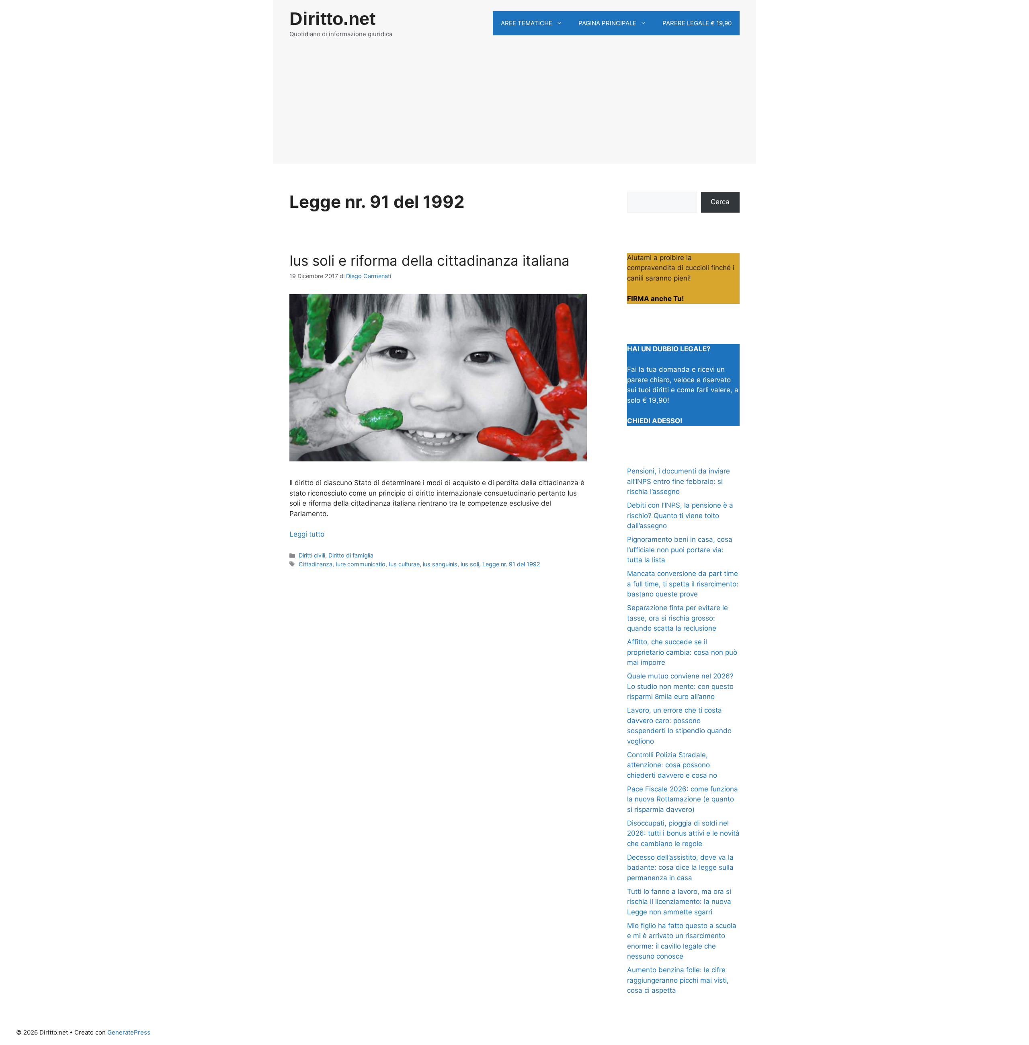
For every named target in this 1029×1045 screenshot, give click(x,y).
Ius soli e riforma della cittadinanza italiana (429, 260)
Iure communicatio (360, 564)
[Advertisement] (514, 107)
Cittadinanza (315, 564)
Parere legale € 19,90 (697, 23)
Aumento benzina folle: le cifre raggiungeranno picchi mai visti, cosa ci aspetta (678, 980)
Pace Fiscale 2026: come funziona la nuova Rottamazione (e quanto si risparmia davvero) (682, 799)
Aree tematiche (526, 23)
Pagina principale (607, 23)
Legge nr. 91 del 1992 (511, 564)
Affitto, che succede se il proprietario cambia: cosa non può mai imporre (682, 652)
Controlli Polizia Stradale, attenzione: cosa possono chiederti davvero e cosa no (672, 765)
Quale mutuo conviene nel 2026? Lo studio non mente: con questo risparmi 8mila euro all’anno (680, 686)
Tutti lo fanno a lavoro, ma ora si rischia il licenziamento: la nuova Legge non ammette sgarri (679, 901)
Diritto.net (332, 18)
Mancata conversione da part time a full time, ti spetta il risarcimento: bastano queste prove (682, 584)
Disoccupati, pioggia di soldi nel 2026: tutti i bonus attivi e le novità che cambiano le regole (683, 833)
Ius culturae (404, 564)
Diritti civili (312, 555)
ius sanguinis (440, 564)
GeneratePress (128, 1032)
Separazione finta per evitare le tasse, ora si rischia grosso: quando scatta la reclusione (677, 618)
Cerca (720, 202)
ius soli (470, 564)
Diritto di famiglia (350, 555)
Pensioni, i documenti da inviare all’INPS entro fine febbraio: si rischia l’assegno (678, 481)
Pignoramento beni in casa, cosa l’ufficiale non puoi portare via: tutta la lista (679, 549)
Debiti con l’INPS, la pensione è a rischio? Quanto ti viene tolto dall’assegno (680, 515)
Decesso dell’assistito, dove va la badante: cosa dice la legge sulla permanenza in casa (680, 867)
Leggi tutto (306, 534)
